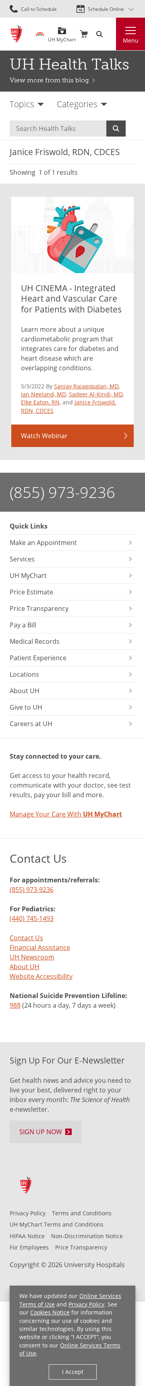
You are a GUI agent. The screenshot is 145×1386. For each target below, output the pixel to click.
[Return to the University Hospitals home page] (16, 34)
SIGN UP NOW (40, 1131)
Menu (131, 40)
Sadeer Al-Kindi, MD (96, 394)
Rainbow (40, 34)
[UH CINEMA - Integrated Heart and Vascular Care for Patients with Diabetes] (72, 234)
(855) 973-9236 (62, 492)
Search (116, 128)
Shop (84, 34)
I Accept (72, 1372)
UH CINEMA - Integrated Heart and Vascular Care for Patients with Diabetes (71, 298)
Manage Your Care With (66, 814)
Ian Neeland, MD (43, 394)
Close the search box (111, 34)
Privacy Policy (86, 1304)
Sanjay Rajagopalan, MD (86, 386)
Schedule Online (106, 9)
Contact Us (26, 937)
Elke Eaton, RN (40, 402)
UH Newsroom (32, 957)
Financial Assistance (40, 947)
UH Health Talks (69, 64)
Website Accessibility (41, 976)
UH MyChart (62, 36)
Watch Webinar (44, 435)
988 (15, 1005)
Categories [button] (77, 104)
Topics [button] (22, 104)
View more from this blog (49, 80)
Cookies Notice (50, 1312)
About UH (24, 966)
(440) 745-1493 (32, 918)
